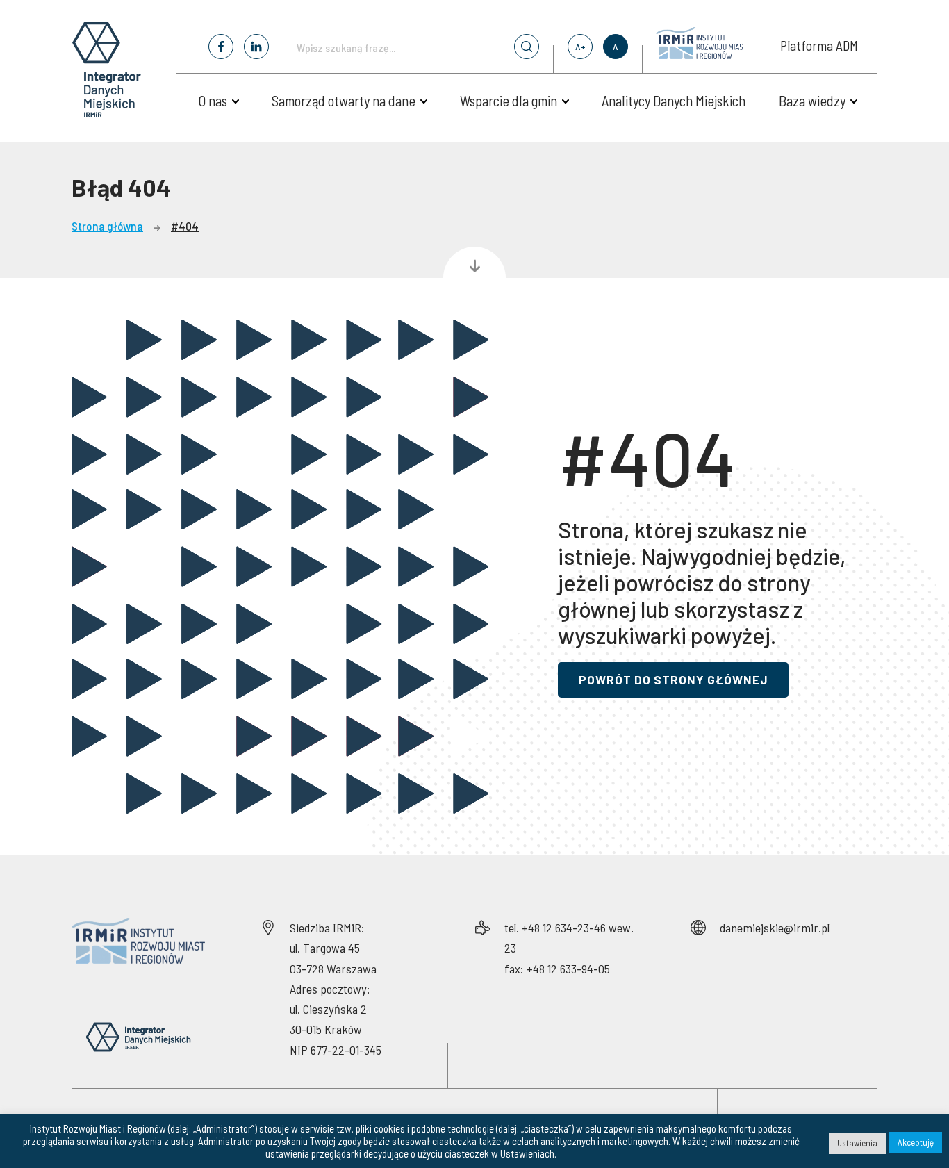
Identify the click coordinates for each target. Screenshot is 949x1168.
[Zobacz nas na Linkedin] (256, 46)
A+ (580, 46)
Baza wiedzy (812, 100)
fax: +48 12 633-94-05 (557, 968)
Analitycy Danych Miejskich (673, 100)
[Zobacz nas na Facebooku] (220, 46)
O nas (212, 100)
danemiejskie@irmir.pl (775, 927)
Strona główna (107, 226)
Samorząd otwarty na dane (343, 100)
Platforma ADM (819, 46)
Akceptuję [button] (916, 1142)
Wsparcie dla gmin (508, 100)
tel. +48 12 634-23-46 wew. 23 (569, 937)
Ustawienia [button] (857, 1143)
